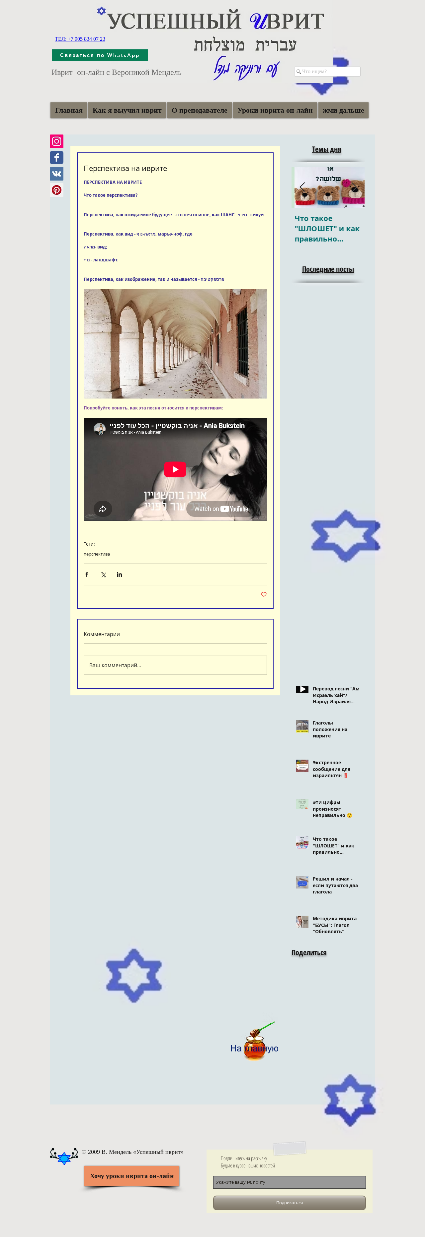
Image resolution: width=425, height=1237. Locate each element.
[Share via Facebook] (87, 574)
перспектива (97, 554)
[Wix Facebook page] (56, 157)
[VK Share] (315, 989)
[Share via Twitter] (103, 574)
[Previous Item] (302, 187)
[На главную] (254, 1038)
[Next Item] (354, 187)
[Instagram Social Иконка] (56, 141)
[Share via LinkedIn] (119, 574)
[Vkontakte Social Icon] (56, 174)
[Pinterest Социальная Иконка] (56, 190)
